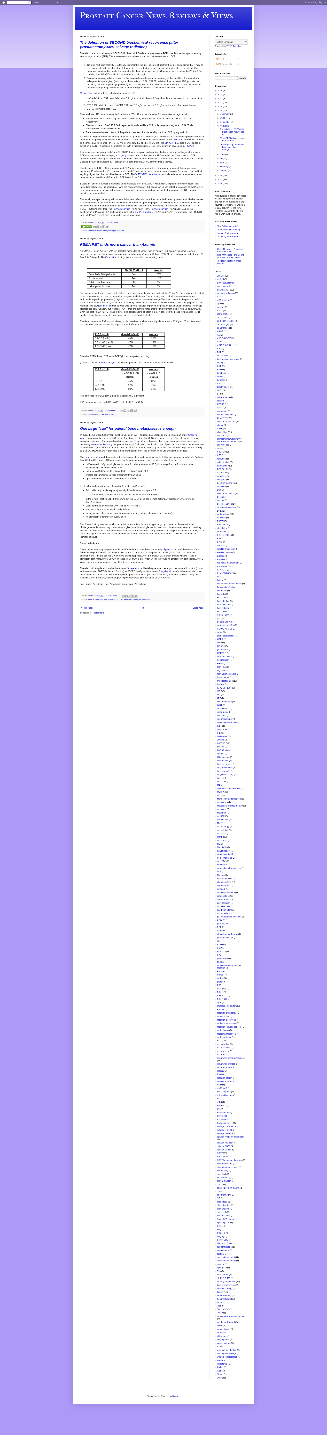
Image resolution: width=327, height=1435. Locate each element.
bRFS (219, 390)
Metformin (221, 813)
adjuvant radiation (225, 293)
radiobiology (223, 1030)
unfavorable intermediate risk (230, 1316)
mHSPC (221, 816)
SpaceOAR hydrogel (226, 1219)
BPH (219, 383)
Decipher (221, 479)
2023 (220, 94)
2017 (220, 179)
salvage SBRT (223, 1146)
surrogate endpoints (226, 1261)
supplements (223, 1250)
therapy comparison (226, 1281)
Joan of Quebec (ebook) (228, 236)
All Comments (225, 64)
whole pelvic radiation (227, 1357)
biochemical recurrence (97, 231)
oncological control (226, 892)
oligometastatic (224, 882)
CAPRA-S (221, 404)
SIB (218, 1198)
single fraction (145, 600)
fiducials (221, 594)
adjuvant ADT (223, 290)
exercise (221, 559)
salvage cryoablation (226, 1126)
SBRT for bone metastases (127, 600)
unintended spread (226, 1322)
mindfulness (222, 819)
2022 (220, 98)
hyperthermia (223, 677)
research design (224, 1078)
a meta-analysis (108, 362)
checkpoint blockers (226, 421)
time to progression (226, 1285)
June (222, 154)
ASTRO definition (225, 345)
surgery (220, 1254)
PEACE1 (221, 920)
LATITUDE (222, 743)
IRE (219, 733)
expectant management (228, 563)
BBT (219, 352)
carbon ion (222, 411)
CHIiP (220, 428)
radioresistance (224, 1037)
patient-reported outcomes (229, 917)
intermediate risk (224, 719)
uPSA (219, 1326)
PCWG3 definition (159, 209)
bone (90, 600)
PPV (219, 955)
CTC (219, 455)
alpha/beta (222, 317)
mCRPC (221, 792)
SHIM (219, 1191)
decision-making (224, 483)
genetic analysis (224, 622)
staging (220, 1236)
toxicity (220, 1292)
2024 (220, 90)
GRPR (220, 639)
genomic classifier (225, 625)
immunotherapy (224, 701)
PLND (220, 944)
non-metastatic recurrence (229, 868)
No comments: (113, 222)
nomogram (222, 865)
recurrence (222, 1054)
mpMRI (220, 837)
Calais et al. (111, 257)
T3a (219, 1271)
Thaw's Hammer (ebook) (228, 230)
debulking (221, 476)
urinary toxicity (223, 1329)
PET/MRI (221, 931)
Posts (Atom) (98, 613)
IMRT (219, 705)
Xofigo (220, 1367)
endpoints (221, 531)
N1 (218, 844)
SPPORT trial (171, 143)
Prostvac (221, 971)
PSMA (220, 992)
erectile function (224, 552)
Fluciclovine (93, 415)
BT (218, 394)
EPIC (219, 542)
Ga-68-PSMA (104, 415)
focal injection (223, 604)
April (222, 162)
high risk (221, 670)
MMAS (220, 823)
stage (219, 1229)
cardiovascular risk (226, 415)
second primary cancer (227, 1167)
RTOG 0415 (222, 1116)
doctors (220, 500)
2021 (220, 102)
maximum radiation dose (228, 788)
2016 (220, 183)
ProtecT (220, 975)
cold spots (222, 435)
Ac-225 (220, 279)
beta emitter (222, 355)
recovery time (223, 1044)
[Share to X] (101, 226)
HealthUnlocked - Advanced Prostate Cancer (230, 250)
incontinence (223, 708)
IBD (219, 695)
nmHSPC (221, 861)
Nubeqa (221, 875)
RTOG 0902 (222, 1119)
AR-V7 (220, 331)
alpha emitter (223, 314)
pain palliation (109, 600)
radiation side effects (226, 1020)
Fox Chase (222, 611)
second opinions (224, 1163)
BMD (219, 369)
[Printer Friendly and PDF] (86, 227)
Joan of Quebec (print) (227, 233)
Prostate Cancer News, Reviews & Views (156, 16)
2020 (220, 106)
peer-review (222, 924)
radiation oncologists (226, 1013)
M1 (218, 785)
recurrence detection (226, 1067)
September (225, 122)
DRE (219, 511)
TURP (220, 1313)
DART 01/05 (223, 469)
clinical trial (222, 432)
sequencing (222, 1170)
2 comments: (111, 410)
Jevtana (220, 740)
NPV (219, 871)
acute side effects (225, 286)
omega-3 (221, 889)
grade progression (225, 636)
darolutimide (223, 466)
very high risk (223, 1339)
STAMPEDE (222, 1240)
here (131, 441)
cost (219, 448)
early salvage (223, 514)
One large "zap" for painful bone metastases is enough (128, 428)
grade (220, 632)
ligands (220, 754)
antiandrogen (223, 324)
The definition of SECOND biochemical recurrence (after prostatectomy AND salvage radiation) (129, 44)
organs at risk (223, 896)
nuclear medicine (225, 878)
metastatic (222, 809)
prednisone (222, 958)
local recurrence (224, 764)
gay (219, 618)
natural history (223, 851)
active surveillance (225, 283)
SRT (219, 1226)
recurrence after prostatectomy (231, 1058)
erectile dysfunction (226, 549)
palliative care (223, 906)
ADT (219, 296)
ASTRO (220, 342)
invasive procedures (226, 722)
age (219, 303)
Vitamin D (221, 1346)
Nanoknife (222, 847)
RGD (219, 1085)
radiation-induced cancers (229, 1027)
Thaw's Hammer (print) (227, 226)
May (222, 158)
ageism (220, 307)
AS (218, 335)
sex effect (221, 1174)
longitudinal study (225, 774)
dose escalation (224, 504)
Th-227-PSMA (223, 1278)
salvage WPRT (224, 1150)
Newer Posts (87, 608)
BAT (219, 349)
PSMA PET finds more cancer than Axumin (117, 244)
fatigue (220, 580)
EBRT (220, 521)
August (223, 126)
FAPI (219, 577)
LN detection (223, 757)
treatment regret (224, 1299)
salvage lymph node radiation (231, 1137)
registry (220, 1071)
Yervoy (220, 1374)
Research (221, 1074)
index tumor (222, 712)
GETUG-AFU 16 (224, 629)
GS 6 (219, 642)
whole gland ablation (227, 1350)
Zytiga (220, 1378)
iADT (219, 691)
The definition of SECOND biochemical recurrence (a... (232, 131)
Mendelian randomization (229, 799)
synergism (222, 1268)
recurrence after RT (226, 1064)
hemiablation (223, 660)
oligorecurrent (223, 885)
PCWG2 (190, 146)
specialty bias (223, 1222)
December (225, 114)
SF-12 (220, 1184)
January (224, 170)
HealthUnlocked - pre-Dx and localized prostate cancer (230, 256)
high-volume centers (226, 674)
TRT (219, 1306)
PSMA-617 (222, 999)
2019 (220, 110)
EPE (219, 538)
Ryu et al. (168, 549)
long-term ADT (223, 771)
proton (220, 982)
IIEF (219, 698)
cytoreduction (223, 462)
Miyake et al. (87, 93)
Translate (237, 46)
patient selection (224, 913)
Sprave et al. (134, 568)
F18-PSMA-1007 (225, 573)
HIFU (219, 663)
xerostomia (222, 1364)
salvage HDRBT (224, 1130)
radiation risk (223, 1016)
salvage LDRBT (224, 1133)
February (224, 166)
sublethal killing (224, 1247)
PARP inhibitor (224, 910)
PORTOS (221, 951)
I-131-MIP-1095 (224, 688)
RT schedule (223, 1112)
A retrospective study (101, 444)
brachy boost (223, 387)
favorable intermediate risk (229, 584)
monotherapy (223, 826)
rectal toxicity (223, 1051)
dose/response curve (227, 507)
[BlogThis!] (97, 226)
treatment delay (224, 1295)
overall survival (224, 899)
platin (219, 941)
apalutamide (223, 328)
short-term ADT (224, 1195)
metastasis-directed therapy (230, 806)
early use (221, 518)
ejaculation (222, 528)
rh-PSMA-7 (222, 1088)
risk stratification (224, 1095)
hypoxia (220, 684)
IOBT (219, 726)
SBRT (220, 1153)
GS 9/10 (221, 646)
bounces (221, 380)
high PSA (221, 667)
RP (218, 1099)
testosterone (223, 1274)
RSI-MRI (221, 1106)
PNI (219, 948)
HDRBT (220, 653)
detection (221, 486)
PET (112, 415)
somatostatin (223, 1215)
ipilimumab (222, 729)
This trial (178, 139)
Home (143, 608)
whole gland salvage (226, 1353)
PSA (219, 985)
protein (220, 978)
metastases (98, 600)
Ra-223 (220, 1009)
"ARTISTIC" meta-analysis (148, 174)
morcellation (223, 830)
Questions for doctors (227, 1006)
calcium (220, 401)
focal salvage (223, 608)
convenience (223, 445)
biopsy (220, 362)
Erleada (220, 556)
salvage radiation (225, 1143)
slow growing (223, 1209)
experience (222, 566)
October (224, 118)
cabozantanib (223, 397)
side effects (222, 1202)
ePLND (220, 545)
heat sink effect (224, 656)
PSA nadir (221, 989)
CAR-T (220, 408)
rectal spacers (223, 1047)
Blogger (176, 1396)
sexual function (224, 1181)
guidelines (222, 649)
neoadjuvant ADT (225, 854)
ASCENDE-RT (224, 338)
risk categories (224, 1092)
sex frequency (223, 1177)
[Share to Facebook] (104, 226)
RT (218, 1109)
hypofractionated (225, 681)
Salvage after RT (225, 1123)
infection (221, 715)
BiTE (219, 366)
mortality (221, 833)
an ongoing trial (123, 155)
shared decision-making (228, 1188)
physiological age (225, 938)
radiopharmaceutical (226, 1034)
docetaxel (221, 497)
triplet (219, 1302)
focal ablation (223, 601)
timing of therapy (224, 1288)
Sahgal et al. (165, 571)
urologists (221, 1333)
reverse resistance (225, 1081)
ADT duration (223, 300)
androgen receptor (225, 321)
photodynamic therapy (227, 934)
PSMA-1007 (222, 995)
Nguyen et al (91, 457)
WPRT (220, 1360)
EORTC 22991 (224, 535)
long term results (224, 768)
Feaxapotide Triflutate (227, 587)
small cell (221, 1212)
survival (220, 1264)
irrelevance (222, 736)
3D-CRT (221, 276)
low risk (220, 778)
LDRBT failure (223, 750)
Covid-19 (221, 452)
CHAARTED (223, 418)
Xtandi (220, 1371)
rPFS (219, 1102)
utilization (221, 1336)
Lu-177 (220, 781)
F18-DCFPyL (223, 570)
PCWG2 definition (121, 209)
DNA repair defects (226, 493)
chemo (220, 425)
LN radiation (223, 761)
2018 (220, 175)
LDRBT (220, 747)
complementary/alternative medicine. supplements (229, 440)
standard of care (224, 1243)
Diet (219, 490)
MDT (219, 795)
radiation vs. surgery (226, 1023)
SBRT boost (222, 1157)
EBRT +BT (222, 524)
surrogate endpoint (116, 231)
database (221, 472)
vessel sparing (224, 1343)
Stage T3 (221, 1233)
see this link (105, 305)
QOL (219, 1002)
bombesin (221, 373)
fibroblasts (222, 591)
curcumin (221, 459)
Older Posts (198, 608)
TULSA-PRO (223, 1309)
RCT (219, 1040)
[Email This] (94, 226)
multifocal (221, 840)
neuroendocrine (224, 858)
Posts (221, 59)
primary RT (222, 962)
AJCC (220, 310)
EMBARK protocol (144, 212)
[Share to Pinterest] (107, 226)
